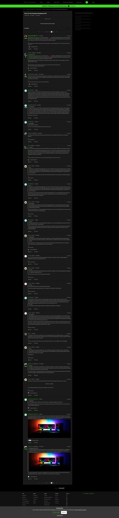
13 (51, 31)
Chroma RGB (35, 497)
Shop (23, 493)
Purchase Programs (25, 501)
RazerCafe (24, 497)
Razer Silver (79, 2)
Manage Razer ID (47, 502)
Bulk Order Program (25, 502)
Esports (34, 501)
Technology (35, 495)
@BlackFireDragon (31, 37)
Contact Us (57, 502)
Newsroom (57, 499)
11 (47, 31)
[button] (93, 2)
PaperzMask (30, 105)
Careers (56, 497)
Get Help (45, 495)
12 (49, 31)
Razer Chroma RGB (46, 9)
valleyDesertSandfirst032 (33, 399)
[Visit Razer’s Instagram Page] (67, 497)
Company (56, 493)
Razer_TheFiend (31, 35)
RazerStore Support (47, 499)
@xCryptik (37, 37)
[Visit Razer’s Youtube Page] (67, 503)
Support (48, 2)
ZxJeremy (30, 133)
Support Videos (46, 504)
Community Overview (30, 9)
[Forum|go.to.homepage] (29, 2)
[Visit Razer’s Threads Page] (67, 499)
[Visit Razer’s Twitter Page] (67, 501)
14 (53, 31)
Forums (41, 2)
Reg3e (29, 333)
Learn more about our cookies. (80, 509)
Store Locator (24, 499)
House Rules (56, 2)
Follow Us (67, 493)
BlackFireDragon (31, 74)
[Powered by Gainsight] (60, 488)
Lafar (29, 145)
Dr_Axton (29, 255)
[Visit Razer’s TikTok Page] (67, 505)
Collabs (34, 502)
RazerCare (46, 501)
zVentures (56, 501)
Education (24, 504)
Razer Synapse (39, 9)
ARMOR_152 (30, 363)
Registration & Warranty (48, 497)
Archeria (29, 165)
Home (24, 9)
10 (45, 31)
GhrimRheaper (31, 90)
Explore (34, 493)
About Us (56, 495)
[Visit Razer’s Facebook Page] (67, 495)
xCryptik (29, 52)
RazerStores (24, 495)
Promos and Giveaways (68, 2)
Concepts (34, 499)
